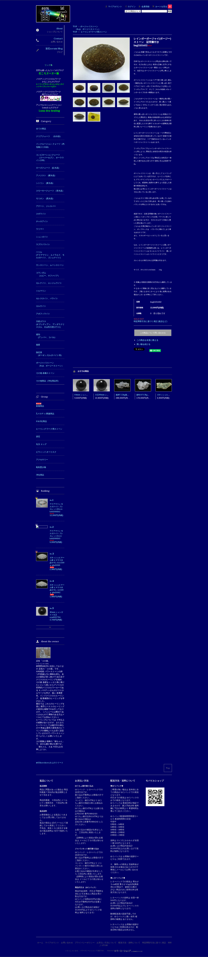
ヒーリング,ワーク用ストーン (94, 32)
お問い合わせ (67, 942)
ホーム (40, 942)
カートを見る (163, 6)
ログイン (132, 6)
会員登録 (145, 6)
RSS (169, 942)
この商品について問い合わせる (153, 333)
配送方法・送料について (129, 942)
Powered (110, 951)
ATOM (105, 945)
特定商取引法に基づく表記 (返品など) (150, 321)
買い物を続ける (143, 344)
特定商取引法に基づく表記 (154, 942)
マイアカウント (115, 6)
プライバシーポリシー (85, 942)
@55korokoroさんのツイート (49, 762)
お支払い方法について (106, 942)
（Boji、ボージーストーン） (86, 29)
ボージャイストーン (89, 26)
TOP (75, 26)
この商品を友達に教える (147, 340)
